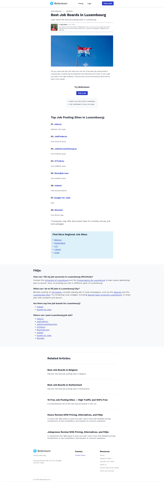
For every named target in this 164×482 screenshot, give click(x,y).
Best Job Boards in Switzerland (64, 385)
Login (89, 3)
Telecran (117, 292)
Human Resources (56, 11)
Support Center (105, 458)
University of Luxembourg (57, 280)
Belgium (58, 240)
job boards (57, 292)
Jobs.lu (58, 124)
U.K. (56, 246)
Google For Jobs (62, 198)
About (102, 455)
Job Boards (69, 11)
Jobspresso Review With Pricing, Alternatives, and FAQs (78, 432)
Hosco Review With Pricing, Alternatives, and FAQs (75, 415)
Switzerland (59, 243)
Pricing (80, 3)
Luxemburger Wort (41, 295)
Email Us (103, 464)
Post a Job (108, 3)
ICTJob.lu (59, 161)
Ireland (57, 249)
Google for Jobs (44, 310)
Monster (59, 210)
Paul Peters (63, 24)
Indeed (58, 185)
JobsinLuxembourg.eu (65, 149)
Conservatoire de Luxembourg (91, 280)
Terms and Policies (107, 471)
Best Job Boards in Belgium (62, 370)
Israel (56, 252)
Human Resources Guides (109, 468)
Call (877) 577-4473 (107, 461)
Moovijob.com (61, 173)
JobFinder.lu (60, 136)
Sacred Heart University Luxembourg (105, 295)
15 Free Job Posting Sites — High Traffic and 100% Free (77, 400)
